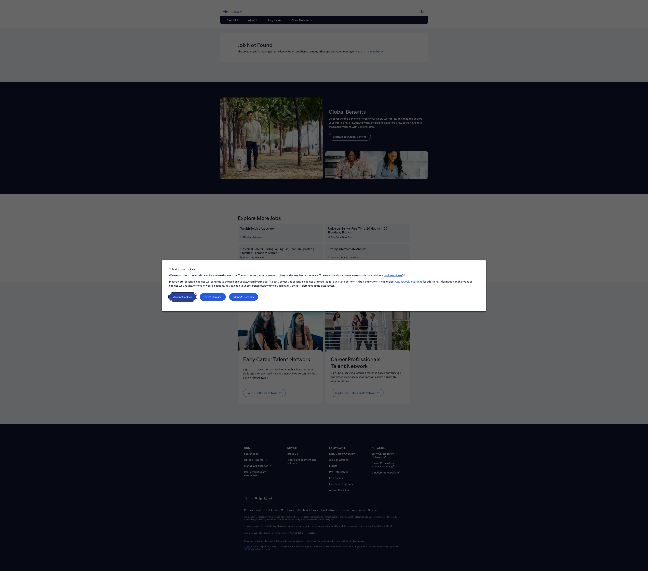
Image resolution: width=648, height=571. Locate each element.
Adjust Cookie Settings (408, 281)
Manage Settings (243, 296)
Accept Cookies (182, 296)
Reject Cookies (213, 296)
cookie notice (392, 275)
